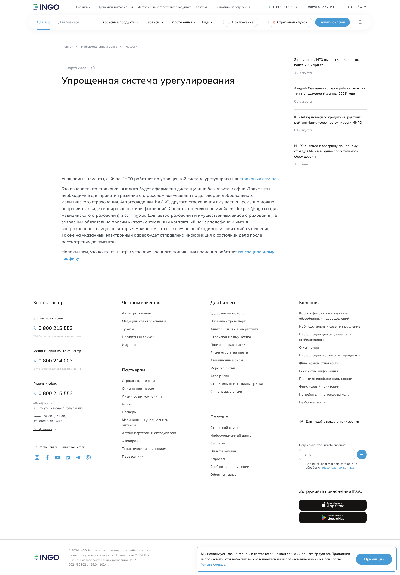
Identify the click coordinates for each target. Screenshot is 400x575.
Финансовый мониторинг (320, 386)
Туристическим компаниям (144, 449)
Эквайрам (130, 441)
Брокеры (129, 412)
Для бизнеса (68, 22)
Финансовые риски (226, 391)
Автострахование (136, 313)
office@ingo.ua (43, 403)
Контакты (202, 7)
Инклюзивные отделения (232, 7)
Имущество (131, 345)
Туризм (128, 329)
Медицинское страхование (144, 321)
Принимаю (374, 559)
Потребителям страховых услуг (325, 394)
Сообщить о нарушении (229, 467)
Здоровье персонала (227, 313)
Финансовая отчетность (318, 363)
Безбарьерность (312, 402)
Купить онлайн (332, 22)
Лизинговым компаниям (142, 396)
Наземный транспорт (228, 321)
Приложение (242, 22)
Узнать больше (213, 564)
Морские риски (222, 368)
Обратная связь (223, 474)
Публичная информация (115, 7)
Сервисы (152, 22)
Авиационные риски (227, 360)
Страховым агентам (138, 381)
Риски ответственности (229, 352)
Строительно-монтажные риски (236, 384)
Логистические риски (227, 345)
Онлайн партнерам (138, 388)
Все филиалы (42, 429)
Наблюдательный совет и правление (329, 326)
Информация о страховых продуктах (164, 7)
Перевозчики (133, 456)
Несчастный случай (138, 337)
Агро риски (219, 376)
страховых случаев (259, 178)
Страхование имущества (230, 337)
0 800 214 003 (55, 360)
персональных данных (337, 467)
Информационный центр (231, 435)
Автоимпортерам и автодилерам (149, 433)
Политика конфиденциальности (325, 379)
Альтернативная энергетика (234, 329)
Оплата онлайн (182, 22)
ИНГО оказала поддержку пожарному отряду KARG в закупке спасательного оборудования (326, 151)
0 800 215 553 (285, 7)
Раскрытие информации (319, 371)
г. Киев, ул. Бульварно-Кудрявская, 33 (60, 408)
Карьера (217, 459)
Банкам (128, 404)
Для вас (43, 22)
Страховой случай (292, 22)
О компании (83, 7)
